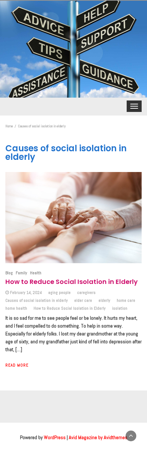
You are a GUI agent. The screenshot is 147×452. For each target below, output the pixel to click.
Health (35, 273)
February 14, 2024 (26, 292)
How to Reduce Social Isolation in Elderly (71, 281)
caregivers (86, 292)
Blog (9, 273)
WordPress (55, 437)
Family (21, 273)
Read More (17, 365)
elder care (83, 300)
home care (126, 300)
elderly (104, 300)
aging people (59, 292)
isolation (119, 308)
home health (16, 308)
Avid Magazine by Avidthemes (98, 437)
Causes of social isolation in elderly (36, 300)
